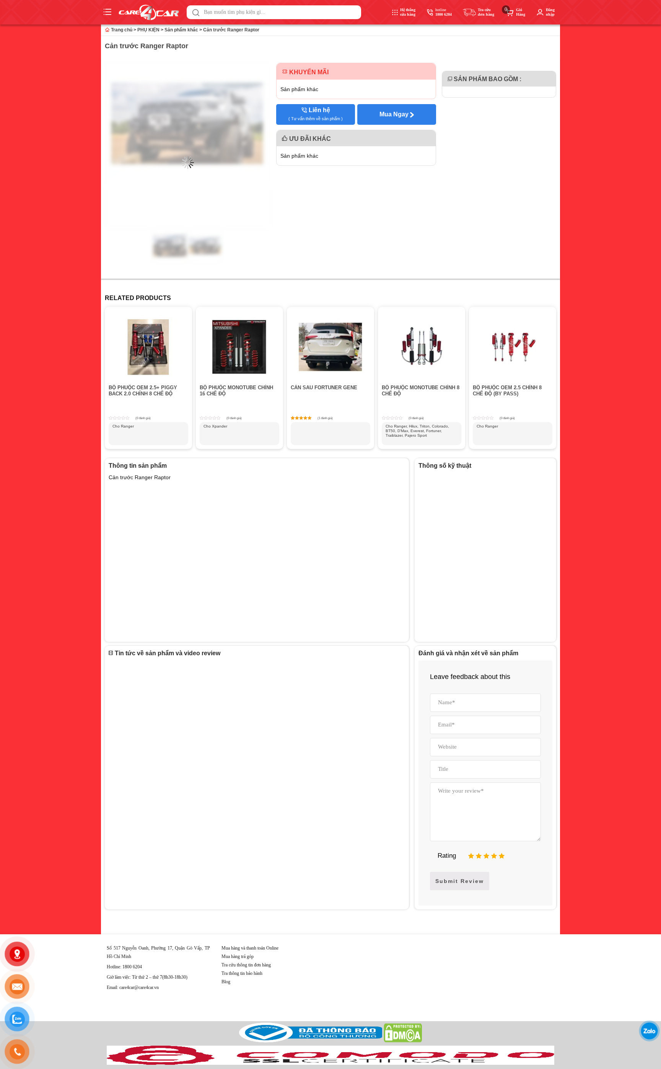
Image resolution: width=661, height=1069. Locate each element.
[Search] (196, 12)
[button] (196, 12)
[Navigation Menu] (108, 12)
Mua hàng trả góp (237, 956)
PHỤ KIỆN (148, 30)
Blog (225, 981)
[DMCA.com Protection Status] (403, 1041)
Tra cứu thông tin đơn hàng (246, 965)
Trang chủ (121, 30)
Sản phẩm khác (181, 30)
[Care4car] (151, 12)
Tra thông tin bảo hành (241, 973)
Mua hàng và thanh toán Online (249, 948)
